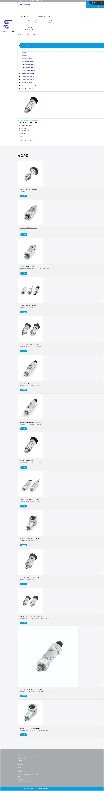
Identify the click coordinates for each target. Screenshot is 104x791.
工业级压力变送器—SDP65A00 (28, 67)
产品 (27, 16)
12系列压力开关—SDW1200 (28, 76)
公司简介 (50, 20)
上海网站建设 (45, 788)
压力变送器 (35, 34)
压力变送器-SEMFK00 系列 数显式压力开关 (30, 728)
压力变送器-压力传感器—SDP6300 (28, 305)
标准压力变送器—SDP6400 (28, 61)
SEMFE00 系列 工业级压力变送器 (29, 85)
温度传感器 (30, 27)
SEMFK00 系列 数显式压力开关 (29, 88)
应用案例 (35, 22)
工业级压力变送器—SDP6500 (28, 64)
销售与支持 (40, 16)
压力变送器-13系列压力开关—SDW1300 (29, 577)
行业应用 (35, 20)
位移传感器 (24, 756)
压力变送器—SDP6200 (27, 55)
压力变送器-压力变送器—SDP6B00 (28, 228)
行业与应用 (33, 16)
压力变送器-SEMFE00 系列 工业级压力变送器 (31, 689)
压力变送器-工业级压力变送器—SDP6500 (30, 383)
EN (98, 2)
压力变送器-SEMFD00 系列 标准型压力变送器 (31, 616)
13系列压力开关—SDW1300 (28, 79)
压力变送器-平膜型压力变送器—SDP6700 (30, 461)
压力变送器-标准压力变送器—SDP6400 (29, 344)
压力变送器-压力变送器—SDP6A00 (28, 189)
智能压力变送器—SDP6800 (28, 73)
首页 (22, 16)
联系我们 (50, 22)
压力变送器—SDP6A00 (27, 49)
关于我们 (48, 16)
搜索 (13, 31)
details (24, 195)
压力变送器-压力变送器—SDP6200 (28, 266)
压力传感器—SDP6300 (27, 58)
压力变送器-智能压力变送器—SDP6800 (29, 499)
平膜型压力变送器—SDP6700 (28, 70)
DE (102, 2)
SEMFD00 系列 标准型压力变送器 (29, 82)
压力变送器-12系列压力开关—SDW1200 (29, 538)
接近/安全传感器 (30, 29)
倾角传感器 (30, 25)
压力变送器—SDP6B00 (27, 52)
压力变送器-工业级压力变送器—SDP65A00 (30, 422)
